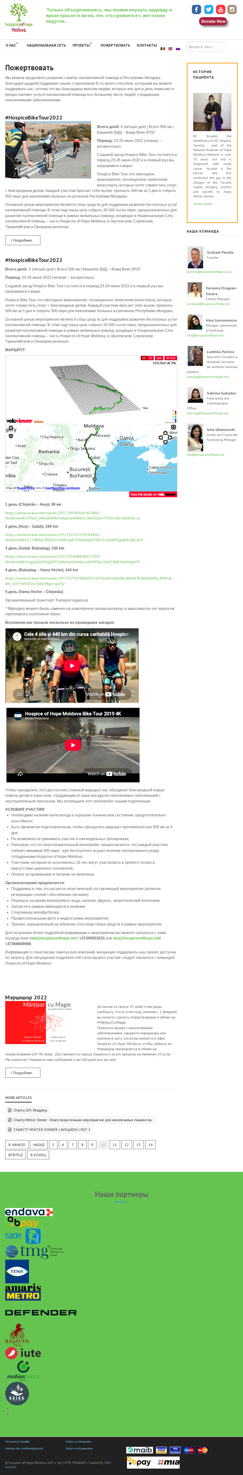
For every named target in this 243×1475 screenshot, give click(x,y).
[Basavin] (17, 1334)
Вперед (15, 1154)
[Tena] (17, 1271)
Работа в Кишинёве (79, 1448)
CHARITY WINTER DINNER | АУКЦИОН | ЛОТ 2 (51, 1129)
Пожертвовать (115, 45)
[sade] (23, 1235)
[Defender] (40, 1311)
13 (138, 1144)
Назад (39, 1144)
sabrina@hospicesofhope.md (207, 413)
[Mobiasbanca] (23, 1370)
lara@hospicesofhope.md (136, 938)
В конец (38, 1154)
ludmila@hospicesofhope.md (208, 377)
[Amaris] (23, 1286)
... (204, 204)
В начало (16, 1144)
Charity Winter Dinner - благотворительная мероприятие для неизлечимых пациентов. (82, 1119)
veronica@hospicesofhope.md (208, 304)
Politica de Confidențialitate (24, 1448)
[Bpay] (23, 1221)
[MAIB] (139, 1450)
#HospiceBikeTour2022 (33, 117)
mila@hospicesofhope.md (52, 938)
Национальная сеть (46, 45)
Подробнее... (23, 240)
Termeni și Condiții (17, 1441)
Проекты (81, 45)
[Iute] (23, 1352)
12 (127, 1144)
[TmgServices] (35, 1251)
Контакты (147, 45)
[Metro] (23, 1295)
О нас (11, 45)
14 (150, 1144)
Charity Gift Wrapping (30, 1110)
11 (115, 1144)
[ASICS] (17, 1393)
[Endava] (29, 1211)
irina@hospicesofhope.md (205, 454)
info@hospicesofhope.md (205, 335)
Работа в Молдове (78, 1441)
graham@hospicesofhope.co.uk (209, 272)
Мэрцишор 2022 (26, 997)
